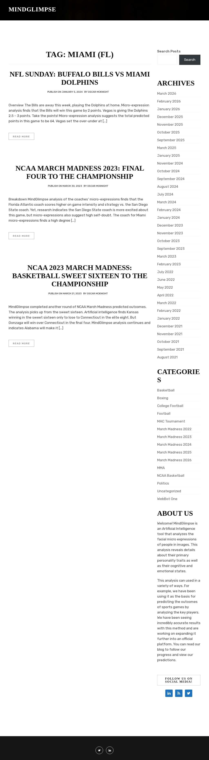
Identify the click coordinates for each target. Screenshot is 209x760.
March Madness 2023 (174, 437)
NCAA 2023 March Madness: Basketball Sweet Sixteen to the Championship (79, 276)
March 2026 (166, 93)
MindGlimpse (32, 9)
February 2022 (169, 311)
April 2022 (165, 295)
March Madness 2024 (174, 444)
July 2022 (165, 272)
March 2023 (166, 256)
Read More (21, 136)
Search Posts (169, 51)
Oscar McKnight (98, 91)
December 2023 (170, 225)
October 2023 (168, 241)
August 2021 (167, 357)
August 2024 (167, 186)
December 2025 (170, 117)
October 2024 (168, 171)
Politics (163, 483)
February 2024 (169, 210)
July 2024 (165, 194)
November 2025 (170, 124)
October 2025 (168, 132)
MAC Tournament (171, 421)
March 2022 (166, 303)
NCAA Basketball (170, 475)
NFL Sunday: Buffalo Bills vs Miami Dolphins (80, 78)
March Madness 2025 (174, 452)
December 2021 (169, 326)
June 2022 (166, 280)
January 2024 (168, 218)
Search (189, 60)
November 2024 (170, 163)
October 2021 (168, 342)
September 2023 (171, 249)
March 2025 (166, 148)
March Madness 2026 (174, 460)
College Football (170, 406)
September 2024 (171, 179)
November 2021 (169, 334)
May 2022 (165, 287)
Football (163, 413)
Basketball (166, 390)
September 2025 (171, 140)
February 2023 (169, 264)
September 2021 (170, 349)
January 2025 (168, 155)
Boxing (162, 398)
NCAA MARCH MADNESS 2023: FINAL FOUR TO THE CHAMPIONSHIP (80, 172)
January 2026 (168, 109)
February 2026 (169, 101)
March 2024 (166, 202)
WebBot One (167, 499)
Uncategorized (169, 491)
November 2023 (170, 233)
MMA (161, 468)
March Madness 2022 (174, 429)
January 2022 (168, 318)
